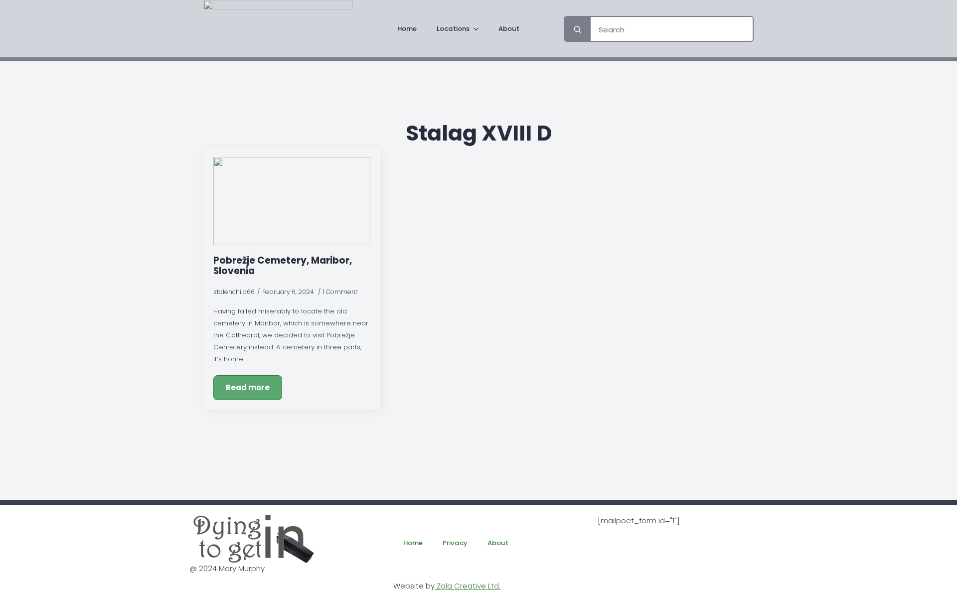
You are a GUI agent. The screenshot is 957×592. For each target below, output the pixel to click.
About (508, 28)
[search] (578, 30)
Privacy (455, 543)
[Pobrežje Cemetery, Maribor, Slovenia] (291, 201)
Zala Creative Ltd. (467, 586)
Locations (453, 28)
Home (407, 28)
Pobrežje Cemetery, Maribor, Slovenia (282, 265)
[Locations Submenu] (479, 28)
